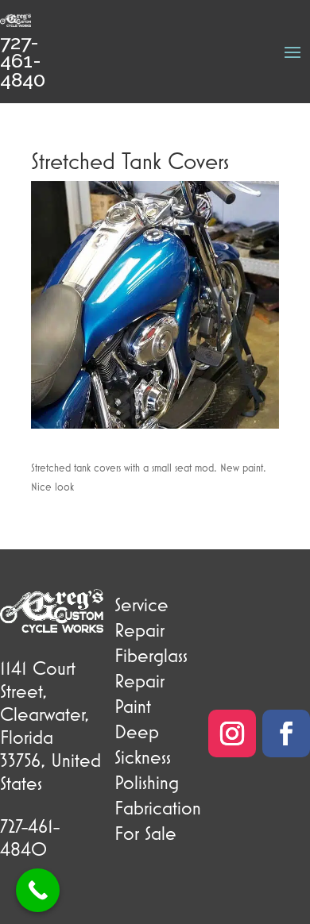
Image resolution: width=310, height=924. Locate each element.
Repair (139, 629)
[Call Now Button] (38, 890)
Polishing (146, 782)
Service (141, 604)
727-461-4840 (22, 61)
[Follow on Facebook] (286, 733)
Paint (132, 706)
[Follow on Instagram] (232, 733)
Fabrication (157, 807)
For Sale (145, 833)
